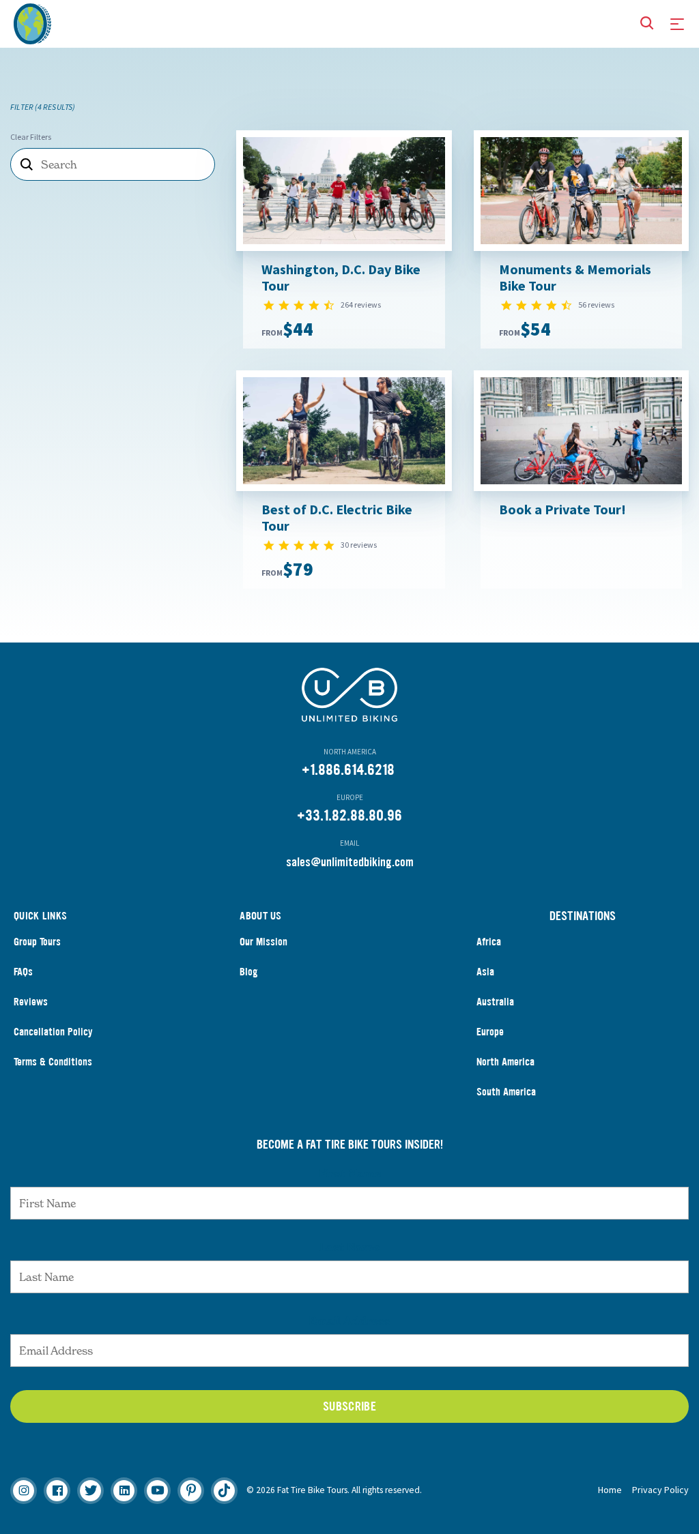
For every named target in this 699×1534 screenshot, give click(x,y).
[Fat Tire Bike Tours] (32, 22)
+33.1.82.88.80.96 (349, 815)
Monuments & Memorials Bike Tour (575, 277)
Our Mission (263, 941)
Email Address (349, 1320)
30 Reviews (359, 545)
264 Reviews (361, 304)
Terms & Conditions (53, 1061)
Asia (485, 971)
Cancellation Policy (53, 1031)
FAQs (23, 971)
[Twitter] (90, 1490)
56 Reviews (596, 304)
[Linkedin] (124, 1490)
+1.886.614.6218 (348, 770)
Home (610, 1490)
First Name (350, 1173)
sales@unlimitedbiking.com (350, 862)
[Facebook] (57, 1490)
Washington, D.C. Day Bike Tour (340, 277)
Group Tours (37, 941)
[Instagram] (23, 1490)
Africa (488, 941)
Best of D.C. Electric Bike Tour (336, 517)
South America (506, 1092)
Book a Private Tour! (562, 509)
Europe (490, 1031)
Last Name (349, 1247)
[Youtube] (157, 1490)
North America (505, 1061)
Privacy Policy (660, 1490)
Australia (495, 1001)
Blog (249, 971)
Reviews (31, 1001)
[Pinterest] (190, 1490)
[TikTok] (224, 1490)
